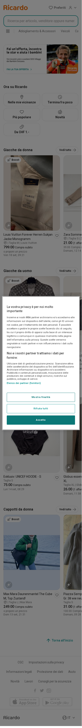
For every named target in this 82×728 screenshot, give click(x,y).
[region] (41, 363)
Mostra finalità (41, 397)
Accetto (41, 419)
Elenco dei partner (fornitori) (24, 383)
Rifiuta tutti (41, 408)
